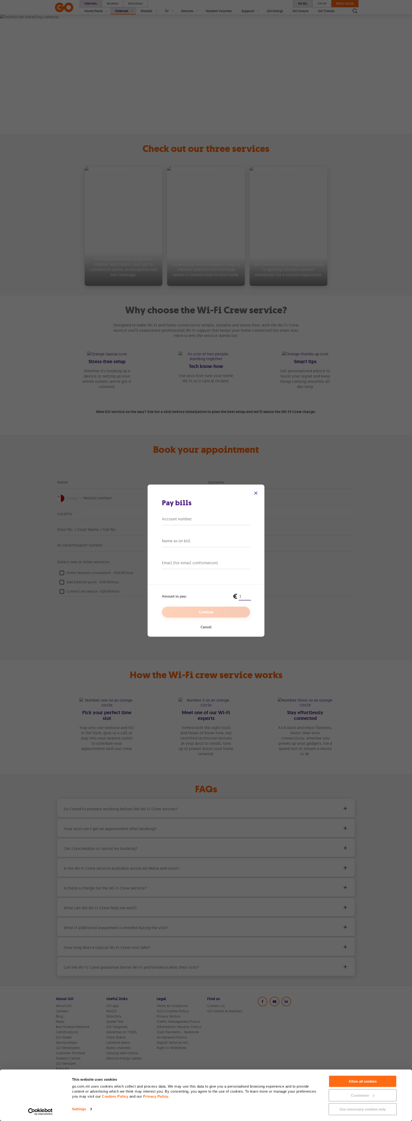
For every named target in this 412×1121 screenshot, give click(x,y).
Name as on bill (176, 540)
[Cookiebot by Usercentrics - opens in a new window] (40, 1111)
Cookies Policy (115, 1096)
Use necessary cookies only (363, 1109)
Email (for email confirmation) (190, 562)
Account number (177, 519)
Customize (360, 1095)
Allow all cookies (363, 1081)
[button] (256, 493)
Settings (79, 1109)
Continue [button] (206, 612)
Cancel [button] (206, 627)
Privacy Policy (155, 1096)
